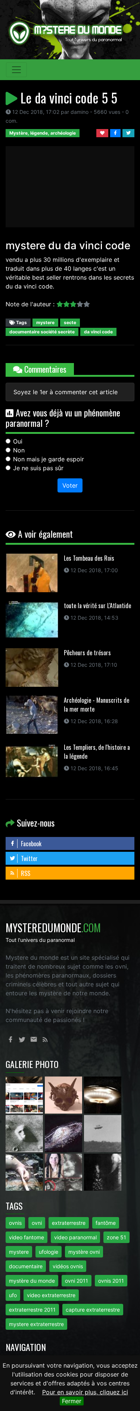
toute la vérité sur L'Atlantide (97, 605)
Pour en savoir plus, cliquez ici (85, 1392)
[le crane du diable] (64, 1094)
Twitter (28, 858)
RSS (24, 873)
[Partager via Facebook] (116, 132)
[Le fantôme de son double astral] (102, 1171)
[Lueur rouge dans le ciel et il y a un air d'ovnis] (102, 1094)
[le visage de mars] (25, 1133)
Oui (17, 441)
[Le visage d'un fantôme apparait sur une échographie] (64, 1171)
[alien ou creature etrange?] (25, 1171)
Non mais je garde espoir (48, 459)
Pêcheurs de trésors (87, 652)
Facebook (30, 843)
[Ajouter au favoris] (103, 132)
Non (19, 450)
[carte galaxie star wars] (64, 1133)
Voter (70, 485)
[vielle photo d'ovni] (102, 1133)
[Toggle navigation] (16, 69)
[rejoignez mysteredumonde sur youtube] (25, 1094)
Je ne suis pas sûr (38, 468)
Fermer (71, 1401)
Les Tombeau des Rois (89, 558)
